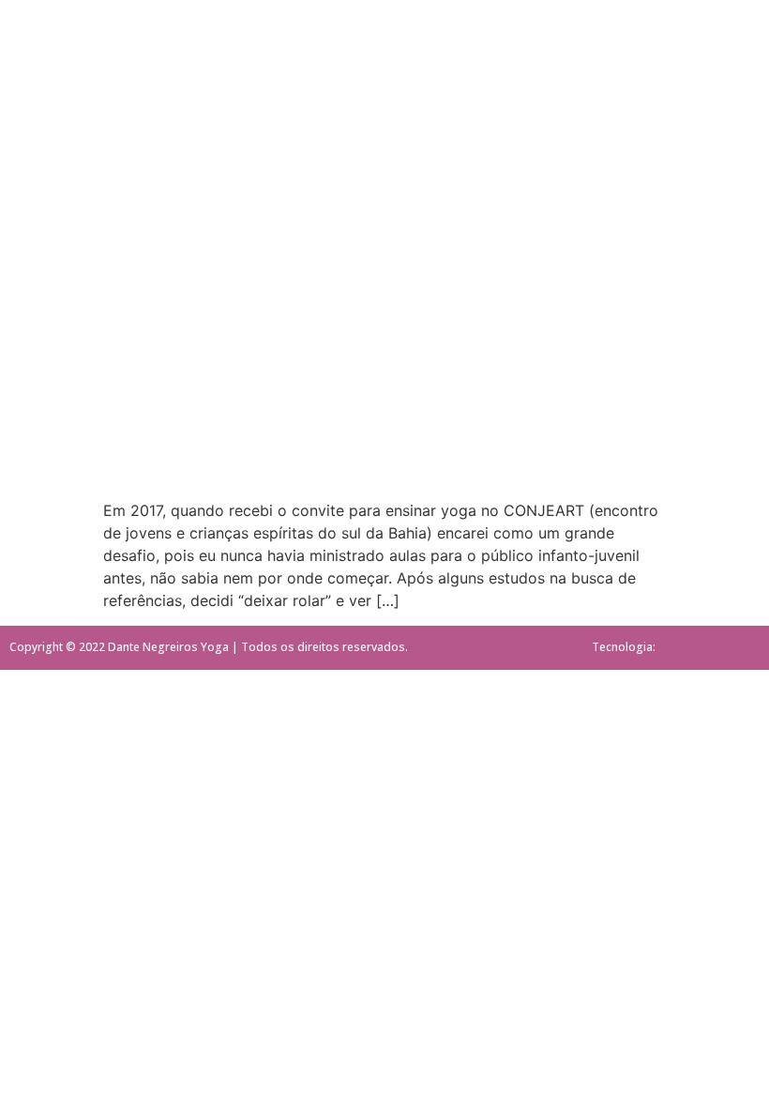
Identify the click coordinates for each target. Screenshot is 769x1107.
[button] (62, 85)
